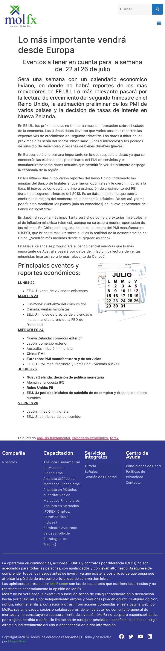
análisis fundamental (53, 438)
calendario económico (90, 438)
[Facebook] (122, 636)
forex (114, 438)
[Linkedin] (150, 636)
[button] (159, 23)
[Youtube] (140, 636)
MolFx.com (59, 583)
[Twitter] (131, 636)
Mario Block (17, 641)
